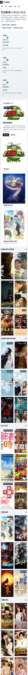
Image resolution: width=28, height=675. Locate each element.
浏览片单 (6, 134)
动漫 (15, 6)
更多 (26, 249)
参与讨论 (13, 134)
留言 (19, 6)
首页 (2, 6)
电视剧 (10, 6)
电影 (6, 6)
